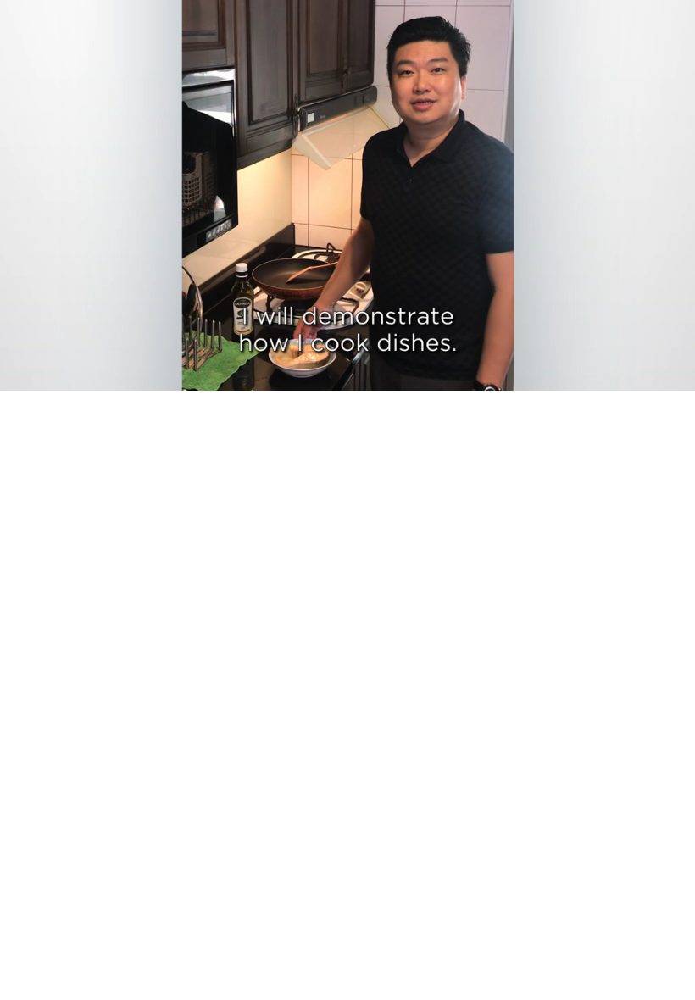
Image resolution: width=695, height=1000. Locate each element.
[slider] (359, 374)
